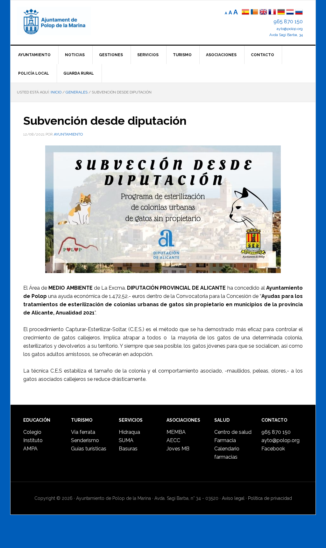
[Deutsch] (281, 13)
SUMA (126, 440)
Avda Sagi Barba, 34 (286, 35)
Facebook (273, 449)
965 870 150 (288, 22)
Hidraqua (129, 432)
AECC (173, 440)
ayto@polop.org (290, 28)
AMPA (30, 449)
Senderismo (85, 440)
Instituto (33, 440)
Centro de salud (233, 432)
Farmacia (225, 440)
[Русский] (299, 13)
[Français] (272, 13)
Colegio (32, 432)
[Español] (245, 13)
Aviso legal (233, 498)
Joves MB (178, 449)
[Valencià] (254, 13)
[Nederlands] (290, 13)
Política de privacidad (270, 498)
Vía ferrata (83, 432)
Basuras (128, 449)
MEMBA (176, 432)
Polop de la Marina (61, 21)
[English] (263, 13)
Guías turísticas (88, 449)
